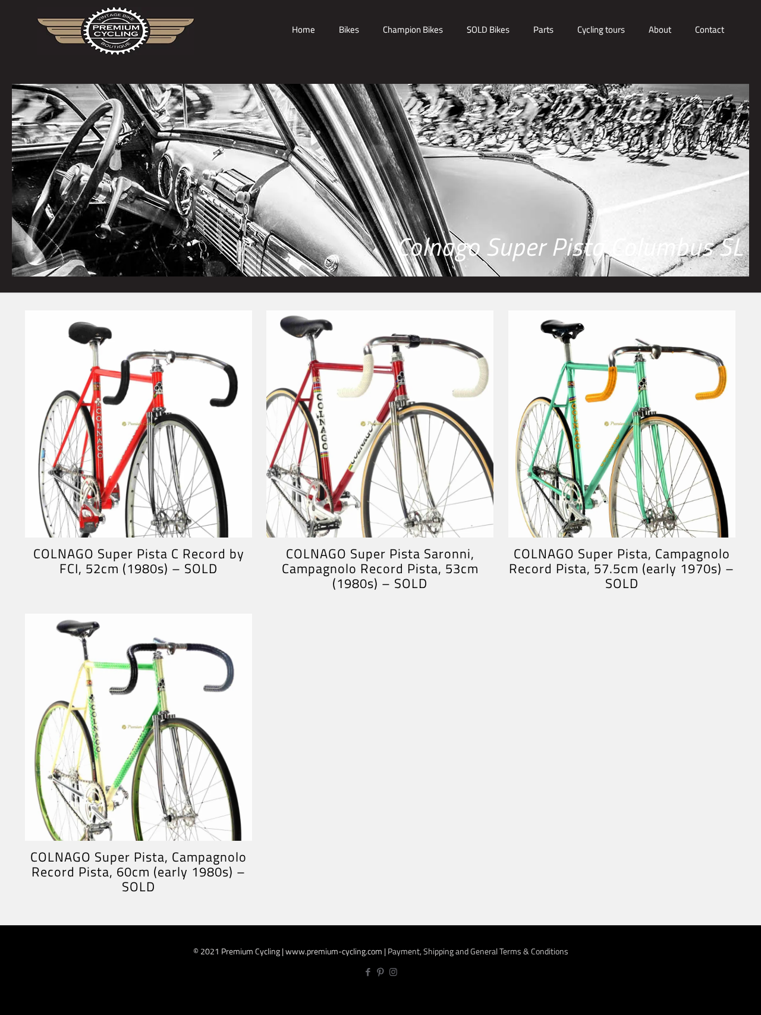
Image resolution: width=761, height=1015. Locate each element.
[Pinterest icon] (380, 972)
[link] (349, 71)
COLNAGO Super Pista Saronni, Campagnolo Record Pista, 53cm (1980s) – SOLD (380, 568)
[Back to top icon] (712, 995)
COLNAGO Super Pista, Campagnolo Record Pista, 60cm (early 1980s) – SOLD (138, 872)
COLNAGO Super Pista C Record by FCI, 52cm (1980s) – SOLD (138, 561)
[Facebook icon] (368, 972)
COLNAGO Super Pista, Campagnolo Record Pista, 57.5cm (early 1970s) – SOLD (621, 568)
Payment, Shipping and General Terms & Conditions (478, 951)
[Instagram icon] (393, 972)
